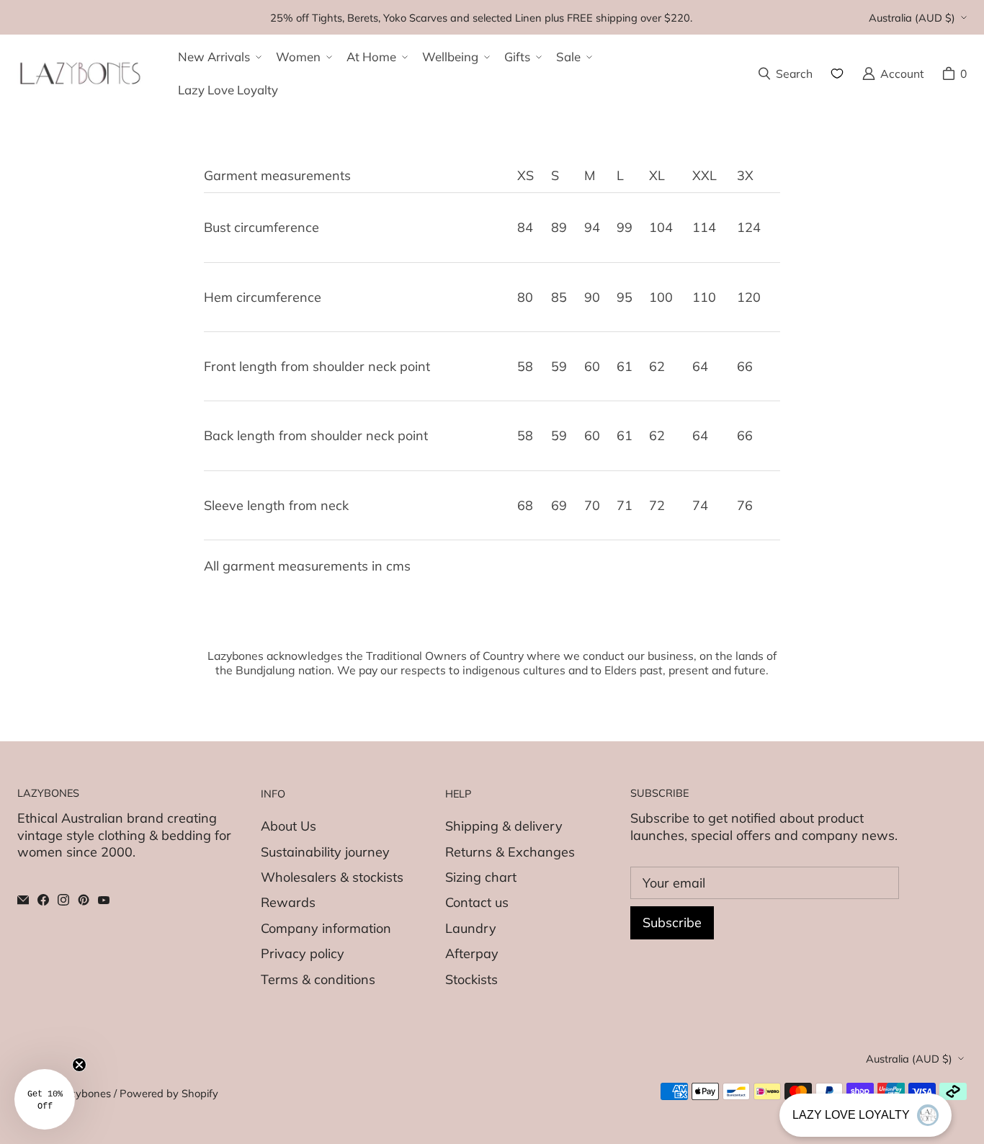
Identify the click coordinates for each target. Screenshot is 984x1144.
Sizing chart (480, 877)
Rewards (288, 902)
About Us (288, 826)
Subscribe (672, 922)
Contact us (477, 902)
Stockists (471, 979)
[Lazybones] (80, 73)
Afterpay (471, 953)
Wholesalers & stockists (332, 877)
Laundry (470, 928)
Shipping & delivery (504, 826)
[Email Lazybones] (23, 900)
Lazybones (84, 1093)
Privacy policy (302, 953)
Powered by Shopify (169, 1093)
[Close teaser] (79, 1065)
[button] (218, 56)
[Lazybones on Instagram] (63, 900)
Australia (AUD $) (912, 17)
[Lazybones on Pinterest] (83, 900)
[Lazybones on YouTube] (104, 900)
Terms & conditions (318, 979)
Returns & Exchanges (510, 852)
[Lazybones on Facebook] (43, 900)
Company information (326, 928)
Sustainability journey (325, 852)
